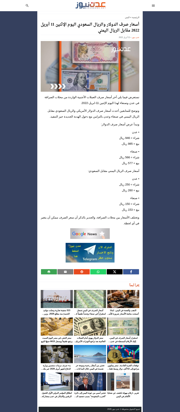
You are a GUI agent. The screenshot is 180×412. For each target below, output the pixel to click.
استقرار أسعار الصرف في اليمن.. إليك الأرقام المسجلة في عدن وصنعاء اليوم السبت (123, 341)
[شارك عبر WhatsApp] (98, 271)
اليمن (127, 17)
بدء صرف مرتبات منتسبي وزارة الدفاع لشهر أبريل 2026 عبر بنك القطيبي (57, 368)
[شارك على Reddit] (81, 271)
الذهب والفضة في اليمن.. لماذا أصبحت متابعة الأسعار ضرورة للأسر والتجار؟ (123, 313)
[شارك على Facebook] (131, 271)
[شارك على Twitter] (114, 271)
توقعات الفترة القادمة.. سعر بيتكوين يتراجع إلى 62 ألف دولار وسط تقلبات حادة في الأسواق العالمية (123, 368)
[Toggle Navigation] (154, 5)
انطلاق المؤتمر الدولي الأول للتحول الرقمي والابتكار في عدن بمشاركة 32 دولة (57, 396)
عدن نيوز (135, 37)
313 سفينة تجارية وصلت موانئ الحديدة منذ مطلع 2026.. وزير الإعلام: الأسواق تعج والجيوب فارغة (57, 313)
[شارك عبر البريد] (65, 271)
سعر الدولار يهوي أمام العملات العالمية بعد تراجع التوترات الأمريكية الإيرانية (90, 341)
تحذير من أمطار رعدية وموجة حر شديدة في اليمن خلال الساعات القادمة (90, 368)
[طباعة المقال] (49, 271)
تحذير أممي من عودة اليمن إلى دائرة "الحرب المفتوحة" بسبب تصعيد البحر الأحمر (90, 396)
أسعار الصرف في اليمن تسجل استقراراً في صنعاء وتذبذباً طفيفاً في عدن (90, 313)
